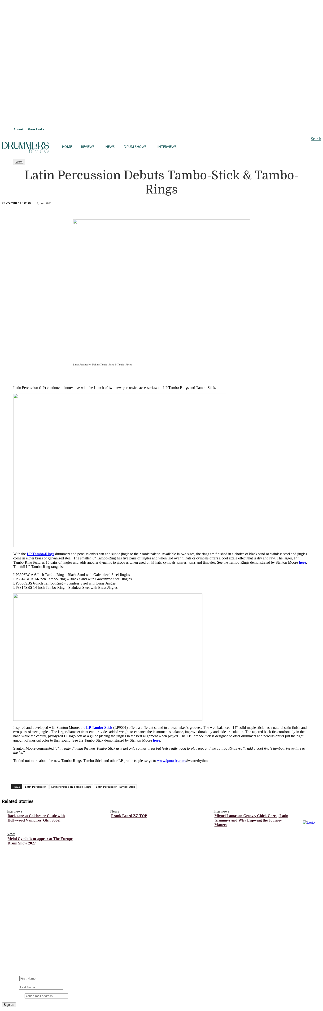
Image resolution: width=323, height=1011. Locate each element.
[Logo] (25, 147)
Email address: (13, 996)
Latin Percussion (36, 786)
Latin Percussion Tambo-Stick (115, 786)
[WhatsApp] (96, 771)
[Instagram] (16, 945)
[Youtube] (32, 945)
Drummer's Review (18, 202)
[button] (312, 139)
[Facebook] (45, 771)
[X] (62, 771)
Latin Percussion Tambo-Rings (71, 786)
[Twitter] (62, 945)
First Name (10, 978)
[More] (113, 772)
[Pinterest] (79, 771)
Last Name (10, 987)
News (19, 161)
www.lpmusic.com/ (171, 761)
